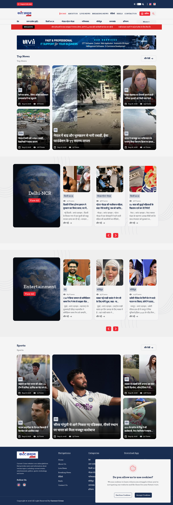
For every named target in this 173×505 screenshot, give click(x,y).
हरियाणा (91, 489)
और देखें (147, 58)
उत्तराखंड (91, 485)
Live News (85, 13)
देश (89, 460)
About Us (73, 13)
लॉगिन (147, 13)
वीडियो (112, 13)
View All (34, 200)
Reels (120, 13)
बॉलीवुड (91, 481)
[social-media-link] (150, 4)
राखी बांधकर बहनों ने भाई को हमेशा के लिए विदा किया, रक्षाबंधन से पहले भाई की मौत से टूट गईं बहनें (123, 27)
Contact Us (131, 13)
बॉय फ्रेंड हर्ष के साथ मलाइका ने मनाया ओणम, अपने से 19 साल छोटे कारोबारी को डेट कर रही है (55, 27)
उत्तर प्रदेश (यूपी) (94, 464)
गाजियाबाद (91, 477)
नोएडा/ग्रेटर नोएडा (94, 472)
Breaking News (100, 13)
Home (63, 13)
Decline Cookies (123, 495)
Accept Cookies (143, 495)
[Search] (153, 13)
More (145, 22)
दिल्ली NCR (92, 468)
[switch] (139, 4)
